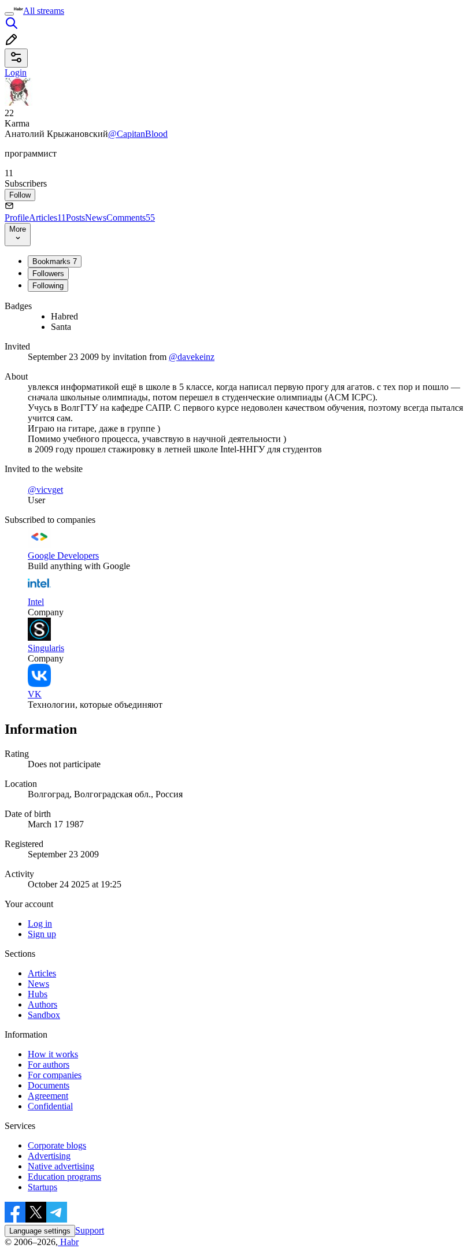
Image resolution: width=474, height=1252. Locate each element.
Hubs (37, 994)
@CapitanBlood (138, 134)
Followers (48, 273)
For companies (55, 1075)
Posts (75, 217)
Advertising (49, 1156)
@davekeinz (191, 357)
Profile (17, 217)
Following (48, 285)
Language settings (40, 1231)
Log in (40, 923)
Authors (42, 1004)
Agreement (48, 1096)
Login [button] (16, 72)
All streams (43, 11)
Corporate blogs (57, 1145)
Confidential (50, 1106)
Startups (42, 1187)
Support (89, 1230)
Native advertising (61, 1166)
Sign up (42, 934)
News (95, 217)
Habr (68, 1242)
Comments (130, 217)
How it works (53, 1054)
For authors (48, 1064)
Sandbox (44, 1015)
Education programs (64, 1177)
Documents (48, 1085)
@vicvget (45, 490)
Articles (47, 217)
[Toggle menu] (9, 14)
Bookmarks (54, 261)
